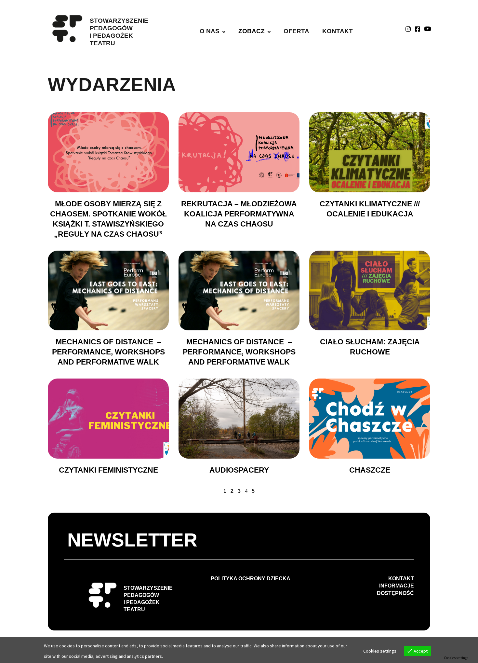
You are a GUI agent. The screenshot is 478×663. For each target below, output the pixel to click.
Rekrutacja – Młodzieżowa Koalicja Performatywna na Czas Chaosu (239, 214)
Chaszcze (369, 470)
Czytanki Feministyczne (108, 470)
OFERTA (296, 31)
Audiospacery (239, 470)
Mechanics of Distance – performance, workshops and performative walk (108, 352)
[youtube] (427, 28)
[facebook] (417, 28)
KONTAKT (337, 31)
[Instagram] (408, 28)
